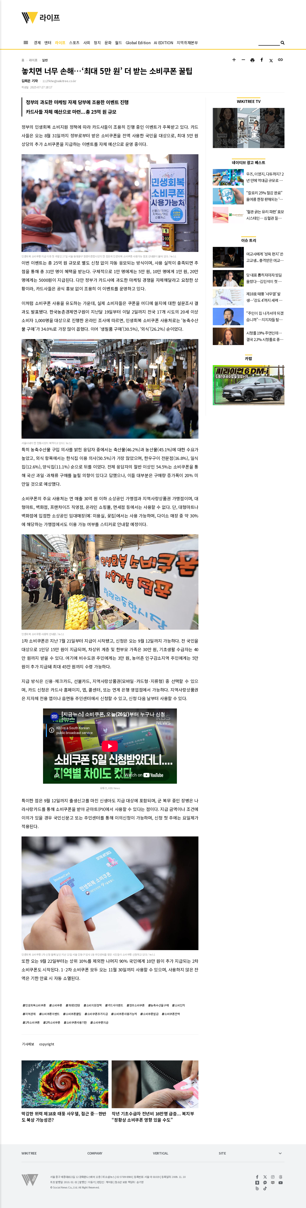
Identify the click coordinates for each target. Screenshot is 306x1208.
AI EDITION (163, 42)
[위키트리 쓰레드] (281, 1177)
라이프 (60, 42)
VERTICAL (160, 1153)
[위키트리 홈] (30, 22)
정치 (97, 42)
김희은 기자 (30, 80)
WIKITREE (29, 1153)
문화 (107, 42)
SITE (222, 1153)
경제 (37, 42)
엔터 (47, 42)
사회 (86, 42)
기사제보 (28, 1044)
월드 (118, 42)
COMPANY (94, 1153)
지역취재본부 (187, 42)
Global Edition (138, 42)
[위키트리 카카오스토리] (257, 1183)
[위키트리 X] (265, 1177)
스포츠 (74, 42)
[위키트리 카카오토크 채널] (265, 1183)
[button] (234, 60)
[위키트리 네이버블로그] (273, 1183)
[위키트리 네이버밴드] (257, 1188)
